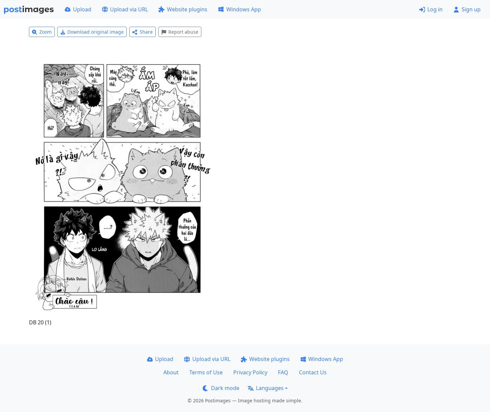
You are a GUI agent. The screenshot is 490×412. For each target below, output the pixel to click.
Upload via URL (129, 9)
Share (146, 32)
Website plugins (187, 9)
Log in (435, 9)
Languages (270, 388)
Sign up (471, 9)
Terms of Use (206, 372)
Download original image (95, 32)
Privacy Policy (250, 372)
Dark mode (225, 388)
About (171, 372)
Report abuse (183, 32)
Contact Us (313, 372)
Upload (82, 9)
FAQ (283, 372)
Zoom (45, 32)
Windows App (243, 9)
